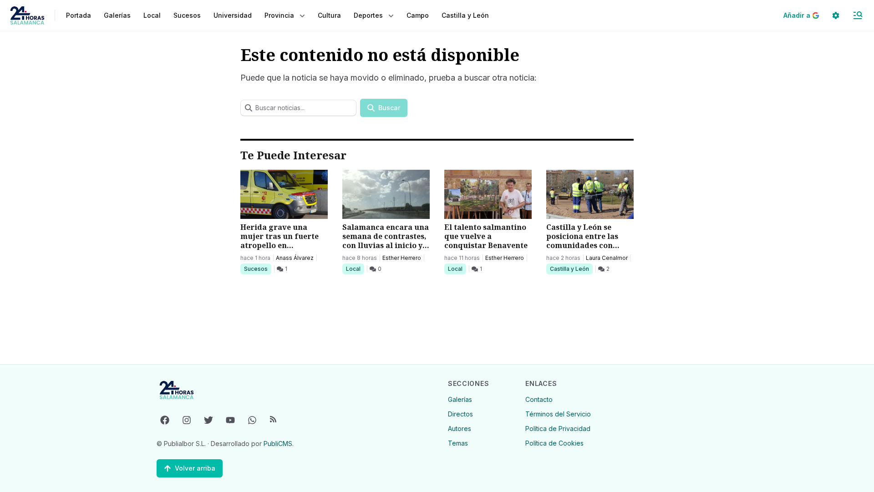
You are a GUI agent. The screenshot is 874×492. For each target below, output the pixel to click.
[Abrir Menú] (858, 15)
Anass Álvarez (295, 257)
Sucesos (257, 268)
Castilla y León (569, 268)
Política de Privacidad (557, 428)
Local (355, 268)
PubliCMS (278, 443)
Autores (459, 428)
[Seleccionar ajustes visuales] (835, 15)
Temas (458, 443)
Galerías (117, 15)
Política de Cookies (554, 443)
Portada (78, 15)
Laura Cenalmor (607, 257)
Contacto (539, 399)
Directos (460, 414)
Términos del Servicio (558, 414)
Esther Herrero (401, 257)
